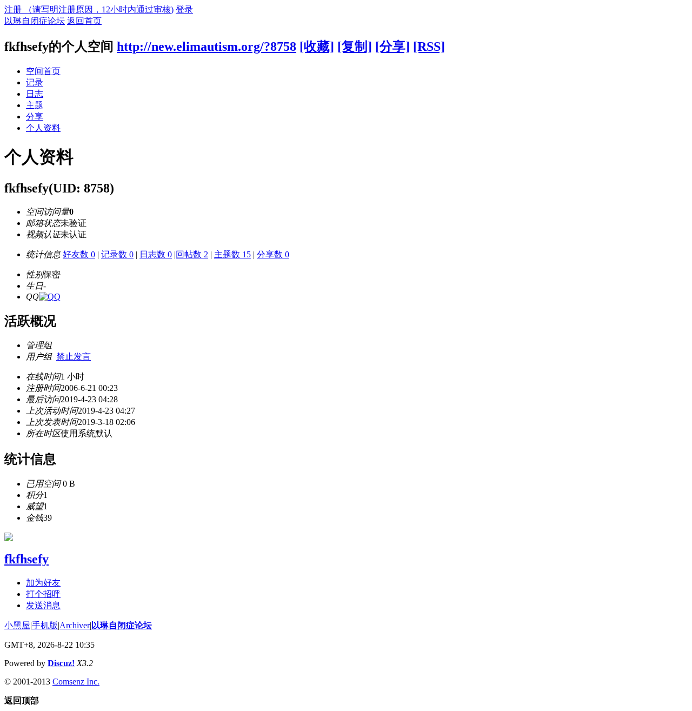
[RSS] (429, 46)
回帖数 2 (192, 254)
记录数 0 (117, 254)
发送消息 (43, 605)
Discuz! (61, 663)
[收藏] (317, 46)
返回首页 (84, 20)
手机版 (45, 625)
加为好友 (43, 582)
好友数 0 (79, 254)
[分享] (392, 46)
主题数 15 (232, 254)
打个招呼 (43, 594)
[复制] (354, 46)
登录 (184, 9)
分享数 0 (273, 254)
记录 (34, 82)
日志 (34, 93)
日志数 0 (155, 254)
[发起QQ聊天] (50, 296)
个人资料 (43, 127)
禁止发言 (73, 356)
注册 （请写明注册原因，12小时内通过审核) (89, 9)
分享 (34, 116)
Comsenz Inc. (75, 681)
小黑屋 (17, 625)
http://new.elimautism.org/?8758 (206, 46)
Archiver (74, 625)
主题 (34, 105)
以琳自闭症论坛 (34, 20)
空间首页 (43, 71)
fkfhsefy (26, 559)
